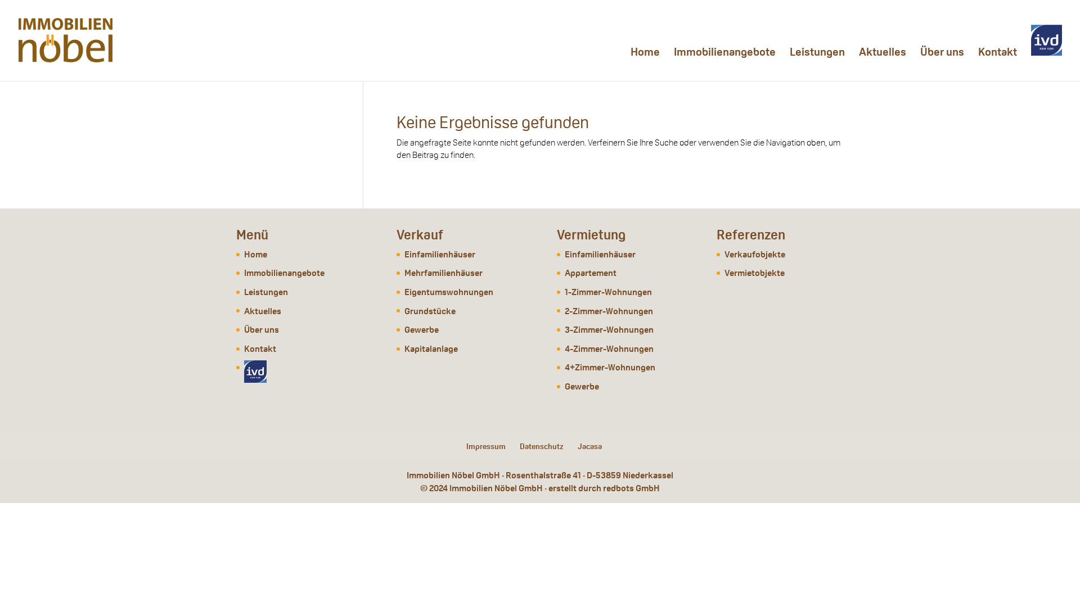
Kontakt (997, 53)
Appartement (590, 273)
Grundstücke (430, 311)
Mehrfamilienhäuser (443, 273)
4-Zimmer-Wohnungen (609, 349)
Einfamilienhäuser (439, 254)
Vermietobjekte (754, 273)
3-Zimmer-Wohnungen (609, 330)
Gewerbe (421, 330)
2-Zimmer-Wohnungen (609, 311)
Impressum (486, 446)
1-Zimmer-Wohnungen (608, 292)
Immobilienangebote (725, 53)
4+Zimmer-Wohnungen (610, 367)
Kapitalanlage (431, 349)
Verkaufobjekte (754, 254)
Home (645, 53)
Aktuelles (882, 53)
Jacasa (590, 446)
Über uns (942, 53)
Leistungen (817, 53)
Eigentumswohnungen (448, 292)
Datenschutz (542, 446)
